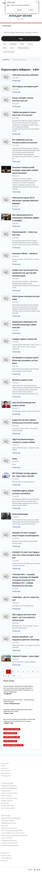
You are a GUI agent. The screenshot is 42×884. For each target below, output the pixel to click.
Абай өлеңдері (6, 815)
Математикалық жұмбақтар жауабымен (14, 835)
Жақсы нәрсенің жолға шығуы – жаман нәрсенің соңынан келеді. (18, 701)
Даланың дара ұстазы (22, 380)
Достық (30, 44)
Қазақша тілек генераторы (10, 845)
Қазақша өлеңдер (7, 783)
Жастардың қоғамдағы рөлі (25, 86)
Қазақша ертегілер (7, 805)
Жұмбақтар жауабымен (9, 786)
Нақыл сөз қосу (6, 855)
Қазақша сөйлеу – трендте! (24, 253)
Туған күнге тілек (8, 52)
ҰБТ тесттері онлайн (7, 808)
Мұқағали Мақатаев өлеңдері (11, 818)
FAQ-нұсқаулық (6, 776)
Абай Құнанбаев (23, 48)
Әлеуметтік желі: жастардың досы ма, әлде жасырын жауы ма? (26, 555)
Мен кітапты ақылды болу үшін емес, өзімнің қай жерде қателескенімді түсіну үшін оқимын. (19, 720)
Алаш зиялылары (20, 514)
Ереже (3, 766)
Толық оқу (16, 81)
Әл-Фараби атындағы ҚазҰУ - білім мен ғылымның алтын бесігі (25, 360)
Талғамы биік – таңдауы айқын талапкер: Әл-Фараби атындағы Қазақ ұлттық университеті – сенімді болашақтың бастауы (25, 580)
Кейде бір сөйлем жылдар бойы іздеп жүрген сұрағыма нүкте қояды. (18, 710)
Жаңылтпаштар (6, 796)
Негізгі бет (6, 59)
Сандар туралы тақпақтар (24, 339)
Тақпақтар (4, 825)
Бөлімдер (7, 26)
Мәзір (5, 3)
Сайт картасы (5, 771)
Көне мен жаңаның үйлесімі (25, 75)
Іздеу (21, 39)
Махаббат (13, 44)
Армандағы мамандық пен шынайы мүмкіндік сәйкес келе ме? (24, 325)
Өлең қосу (4, 860)
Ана (4, 44)
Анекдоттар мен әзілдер (9, 793)
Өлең (14, 458)
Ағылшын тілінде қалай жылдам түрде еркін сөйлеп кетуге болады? (25, 170)
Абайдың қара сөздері (8, 823)
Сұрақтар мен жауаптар (9, 828)
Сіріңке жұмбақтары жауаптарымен (13, 833)
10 (14, 676)
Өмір (22, 44)
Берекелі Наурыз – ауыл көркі (25, 656)
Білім (4, 48)
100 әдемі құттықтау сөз (9, 840)
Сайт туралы (5, 763)
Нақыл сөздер (5, 791)
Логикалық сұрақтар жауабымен (12, 830)
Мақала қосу (5, 853)
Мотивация (5, 803)
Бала (12, 48)
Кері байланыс (6, 773)
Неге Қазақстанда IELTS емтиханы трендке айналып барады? (25, 201)
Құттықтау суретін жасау (9, 843)
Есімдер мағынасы (7, 800)
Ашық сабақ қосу (6, 858)
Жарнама (4, 768)
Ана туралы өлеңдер (8, 820)
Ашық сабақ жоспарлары (9, 798)
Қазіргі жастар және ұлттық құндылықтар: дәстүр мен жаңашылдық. (25, 273)
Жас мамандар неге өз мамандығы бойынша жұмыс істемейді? (25, 218)
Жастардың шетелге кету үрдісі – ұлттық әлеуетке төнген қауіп (24, 617)
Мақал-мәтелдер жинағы (9, 788)
